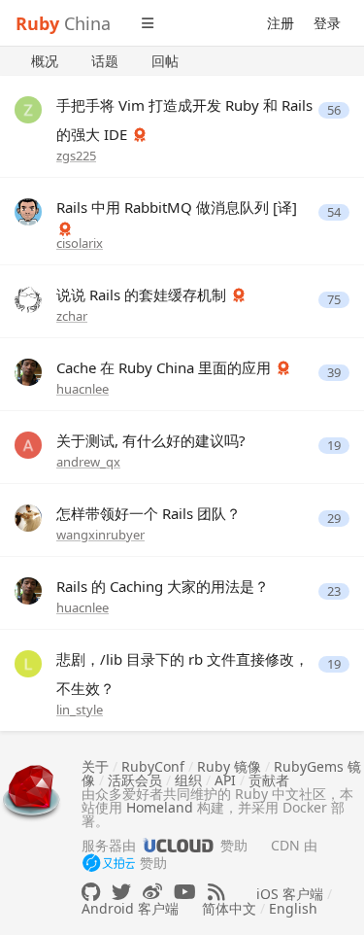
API (225, 780)
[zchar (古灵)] (28, 298)
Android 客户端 (130, 908)
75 (334, 300)
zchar (71, 316)
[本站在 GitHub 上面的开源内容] (91, 892)
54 (334, 212)
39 (334, 372)
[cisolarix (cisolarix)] (28, 210)
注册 (280, 23)
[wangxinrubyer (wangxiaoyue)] (28, 516)
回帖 (165, 61)
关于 (95, 766)
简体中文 (229, 908)
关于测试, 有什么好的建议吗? (151, 440)
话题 (104, 61)
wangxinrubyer (100, 534)
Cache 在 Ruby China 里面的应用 (165, 367)
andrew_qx (88, 461)
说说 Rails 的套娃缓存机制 (143, 294)
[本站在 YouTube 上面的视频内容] (185, 892)
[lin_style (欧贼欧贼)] (28, 662)
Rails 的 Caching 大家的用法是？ (162, 586)
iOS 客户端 (289, 893)
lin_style (79, 709)
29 (334, 518)
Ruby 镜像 (229, 766)
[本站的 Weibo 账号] (152, 892)
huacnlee (82, 389)
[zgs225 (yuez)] (28, 108)
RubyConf (152, 766)
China (63, 23)
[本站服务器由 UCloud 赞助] (178, 845)
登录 (327, 23)
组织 (188, 780)
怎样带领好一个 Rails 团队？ (148, 513)
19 (334, 445)
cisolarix (79, 243)
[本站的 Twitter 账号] (121, 892)
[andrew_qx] (28, 443)
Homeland (159, 807)
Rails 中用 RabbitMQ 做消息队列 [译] (176, 207)
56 (334, 110)
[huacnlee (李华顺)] (28, 371)
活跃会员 (135, 780)
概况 (44, 61)
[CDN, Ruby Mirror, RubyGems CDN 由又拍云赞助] (109, 864)
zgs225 (76, 155)
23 (334, 591)
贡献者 (268, 780)
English (293, 908)
